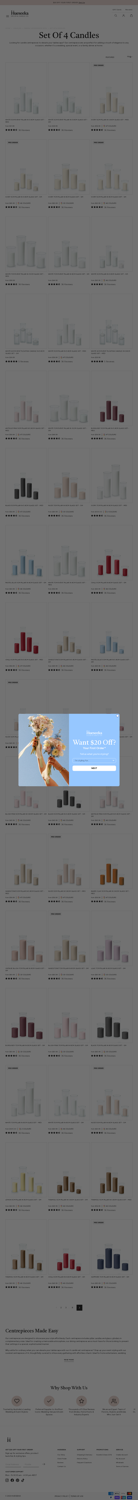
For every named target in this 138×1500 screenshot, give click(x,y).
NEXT (94, 768)
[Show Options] (113, 760)
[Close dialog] (117, 715)
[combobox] (93, 760)
